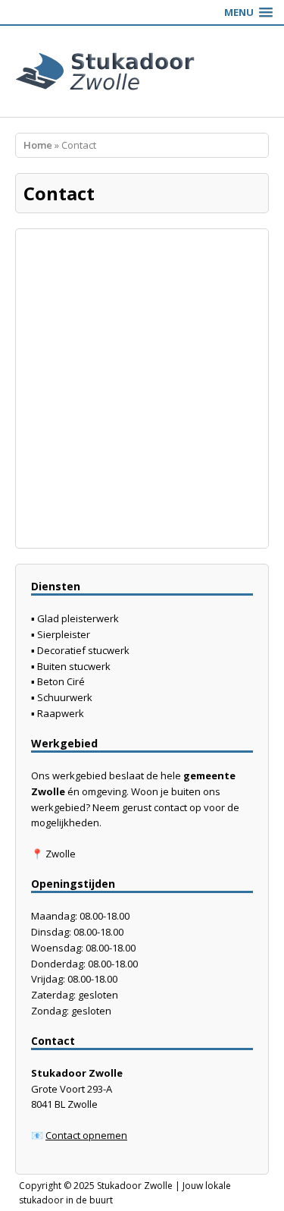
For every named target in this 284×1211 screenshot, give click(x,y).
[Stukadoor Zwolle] (142, 71)
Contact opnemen (86, 1135)
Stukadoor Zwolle (135, 1185)
